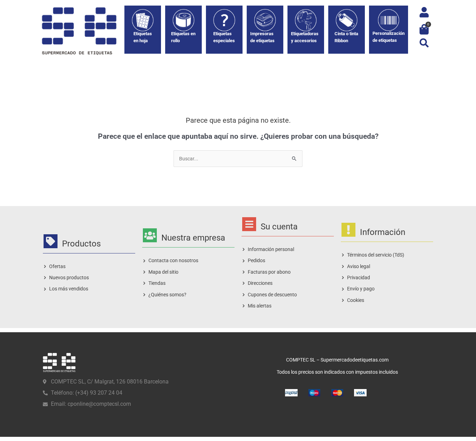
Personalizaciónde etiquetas (389, 37)
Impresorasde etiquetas (262, 37)
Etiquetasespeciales (224, 37)
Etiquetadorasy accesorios (304, 37)
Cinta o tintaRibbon (346, 37)
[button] (424, 42)
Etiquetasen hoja (142, 37)
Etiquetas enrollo (183, 37)
